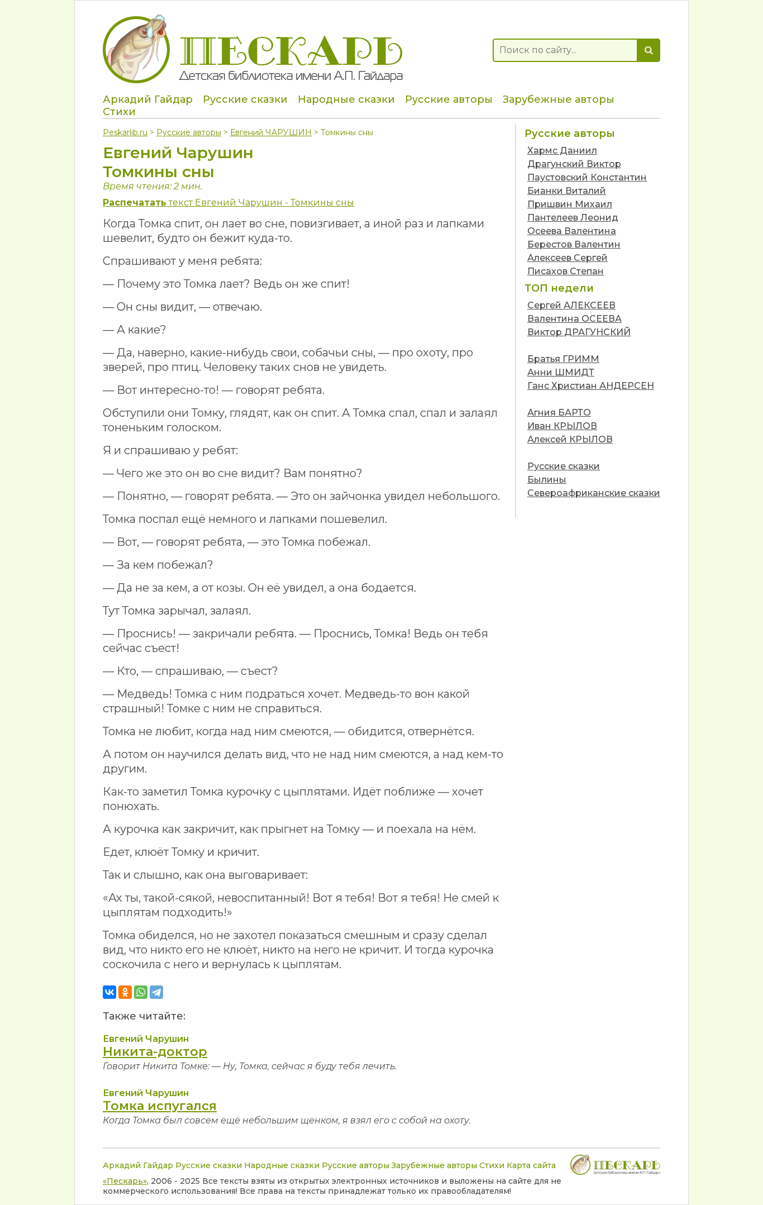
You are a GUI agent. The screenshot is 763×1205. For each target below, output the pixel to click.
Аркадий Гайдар (148, 99)
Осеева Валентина (571, 231)
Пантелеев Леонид (572, 217)
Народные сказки (346, 99)
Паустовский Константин (587, 177)
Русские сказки (245, 99)
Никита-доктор (155, 1051)
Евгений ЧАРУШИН (271, 132)
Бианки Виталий (566, 190)
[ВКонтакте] (109, 992)
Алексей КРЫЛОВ (570, 439)
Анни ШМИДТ (560, 372)
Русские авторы (449, 99)
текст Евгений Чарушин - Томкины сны (228, 202)
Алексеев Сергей (567, 258)
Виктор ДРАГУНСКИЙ (579, 332)
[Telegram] (156, 992)
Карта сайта (531, 1165)
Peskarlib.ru (125, 132)
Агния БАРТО (559, 412)
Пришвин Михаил (569, 204)
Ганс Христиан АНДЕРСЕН (590, 385)
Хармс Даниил (562, 150)
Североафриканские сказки (593, 493)
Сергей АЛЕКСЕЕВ (571, 305)
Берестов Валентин (574, 244)
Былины (546, 479)
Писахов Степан (565, 271)
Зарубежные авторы (558, 99)
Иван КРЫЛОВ (562, 426)
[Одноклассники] (125, 992)
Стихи (119, 112)
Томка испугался (160, 1105)
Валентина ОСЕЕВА (574, 318)
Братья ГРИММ (563, 359)
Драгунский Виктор (574, 164)
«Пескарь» (125, 1181)
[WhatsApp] (140, 992)
